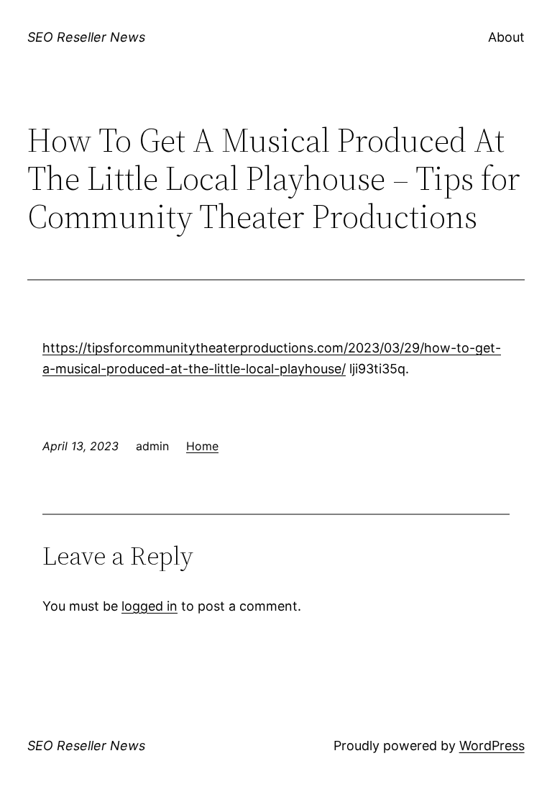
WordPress (492, 745)
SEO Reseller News (86, 37)
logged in (149, 606)
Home (202, 446)
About (506, 37)
